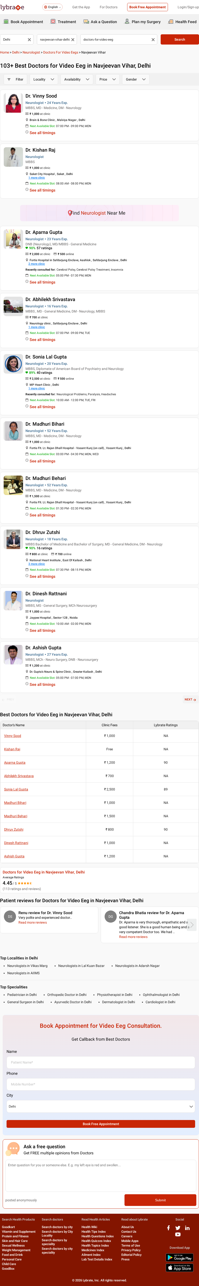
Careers (127, 1236)
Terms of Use (130, 1245)
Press (125, 1259)
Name (12, 1051)
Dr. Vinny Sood (41, 96)
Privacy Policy (131, 1250)
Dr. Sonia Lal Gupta (46, 357)
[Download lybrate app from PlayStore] (180, 1261)
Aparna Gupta (14, 762)
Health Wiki (89, 1227)
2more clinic (36, 264)
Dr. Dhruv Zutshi (42, 532)
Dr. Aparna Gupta (43, 232)
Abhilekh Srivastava (19, 776)
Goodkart (8, 1227)
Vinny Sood (12, 736)
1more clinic (36, 177)
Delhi (15, 52)
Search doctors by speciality (54, 1242)
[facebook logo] (168, 1229)
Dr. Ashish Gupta (43, 648)
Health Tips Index (94, 1231)
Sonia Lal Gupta (16, 789)
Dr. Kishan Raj (40, 150)
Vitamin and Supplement (18, 1231)
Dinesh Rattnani (16, 843)
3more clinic (36, 564)
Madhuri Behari (15, 816)
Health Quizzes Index (96, 1241)
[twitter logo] (178, 1229)
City (10, 1095)
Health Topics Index (95, 1245)
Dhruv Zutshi (13, 829)
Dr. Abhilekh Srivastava (50, 299)
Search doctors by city (57, 1227)
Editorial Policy (131, 1255)
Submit (160, 1200)
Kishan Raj (12, 749)
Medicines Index (93, 1250)
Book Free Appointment (147, 7)
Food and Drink (12, 1255)
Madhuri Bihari (15, 803)
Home (4, 52)
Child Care (9, 1264)
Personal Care (12, 1259)
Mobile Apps (130, 1241)
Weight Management (16, 1250)
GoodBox (8, 1268)
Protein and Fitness (15, 1236)
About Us (127, 1227)
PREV (10, 699)
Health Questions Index (98, 1236)
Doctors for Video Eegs (60, 52)
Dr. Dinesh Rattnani (46, 594)
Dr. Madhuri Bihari (44, 424)
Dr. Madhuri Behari (45, 478)
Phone (12, 1073)
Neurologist (31, 52)
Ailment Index (91, 1255)
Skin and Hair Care (15, 1241)
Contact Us (128, 1231)
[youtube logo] (178, 1236)
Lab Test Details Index (97, 1259)
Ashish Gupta (14, 856)
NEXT (188, 699)
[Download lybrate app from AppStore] (180, 1271)
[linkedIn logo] (187, 1229)
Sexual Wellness (13, 1245)
